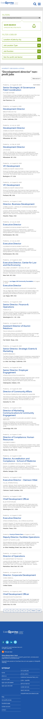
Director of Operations (14, 556)
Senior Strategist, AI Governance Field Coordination (19, 88)
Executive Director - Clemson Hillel (20, 480)
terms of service (25, 683)
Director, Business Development (18, 204)
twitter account (6, 706)
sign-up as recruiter (7, 686)
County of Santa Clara (16, 534)
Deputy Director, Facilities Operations (21, 537)
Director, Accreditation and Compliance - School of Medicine (19, 459)
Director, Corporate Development (19, 575)
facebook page (6, 703)
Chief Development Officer (16, 499)
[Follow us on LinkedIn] (11, 642)
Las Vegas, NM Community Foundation (21, 281)
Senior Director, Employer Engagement (15, 371)
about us (4, 676)
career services (25, 687)
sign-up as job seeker (8, 682)
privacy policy (24, 674)
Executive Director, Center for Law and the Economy (19, 263)
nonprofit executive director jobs (29, 693)
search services (25, 690)
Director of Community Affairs (17, 391)
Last (38, 611)
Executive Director (12, 224)
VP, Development (11, 166)
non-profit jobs (25, 670)
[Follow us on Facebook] (3, 642)
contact (4, 710)
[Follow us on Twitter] (7, 642)
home (3, 672)
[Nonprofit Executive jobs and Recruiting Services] (13, 632)
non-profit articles (7, 700)
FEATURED (36, 85)
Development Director (14, 109)
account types (6, 679)
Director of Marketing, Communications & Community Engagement (18, 413)
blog (3, 697)
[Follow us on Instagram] (15, 642)
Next (33, 611)
